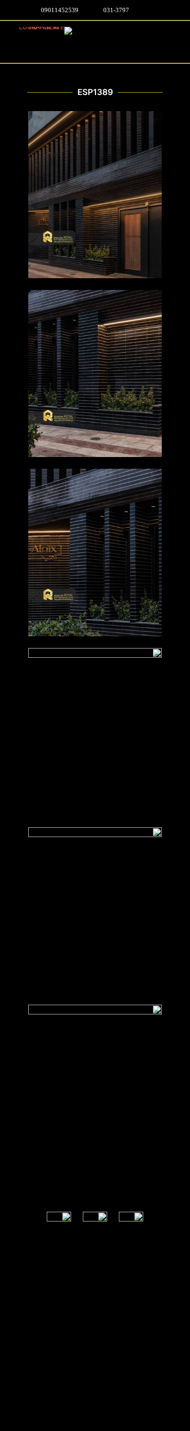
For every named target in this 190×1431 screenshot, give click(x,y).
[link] (131, 1224)
